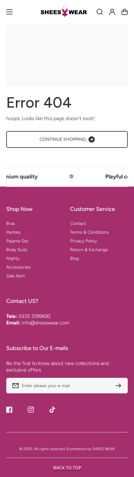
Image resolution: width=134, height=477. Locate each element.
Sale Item (15, 276)
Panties (13, 232)
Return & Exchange (89, 249)
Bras (10, 223)
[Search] (99, 12)
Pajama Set (17, 241)
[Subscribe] (120, 385)
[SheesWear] (67, 12)
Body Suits (16, 249)
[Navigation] (9, 12)
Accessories (18, 267)
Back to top (67, 467)
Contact (78, 223)
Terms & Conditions (89, 232)
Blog (74, 258)
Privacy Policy (83, 241)
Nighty (12, 258)
